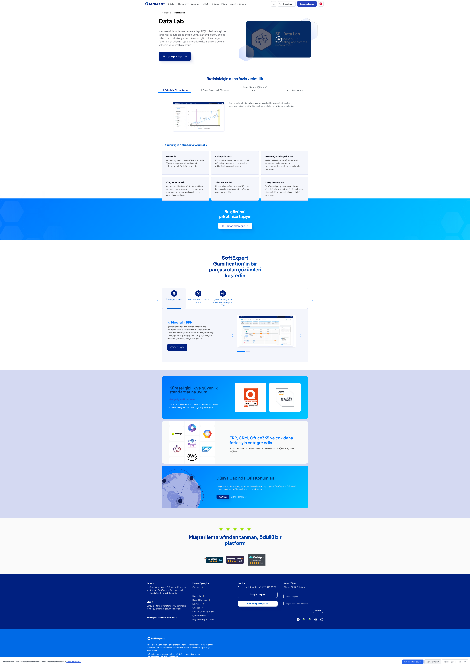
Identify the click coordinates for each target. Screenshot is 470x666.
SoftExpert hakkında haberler (161, 617)
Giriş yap (196, 587)
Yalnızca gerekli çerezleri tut (455, 662)
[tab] (174, 90)
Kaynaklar (196, 596)
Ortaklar (215, 4)
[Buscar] (273, 4)
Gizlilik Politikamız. (73, 661)
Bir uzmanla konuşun (233, 225)
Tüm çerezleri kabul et (413, 662)
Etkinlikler (196, 603)
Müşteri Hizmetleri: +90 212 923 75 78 (259, 587)
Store (149, 583)
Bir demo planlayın (307, 4)
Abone (318, 610)
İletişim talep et (257, 594)
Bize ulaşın (287, 4)
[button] (321, 4)
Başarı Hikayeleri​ (199, 600)
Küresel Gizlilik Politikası (203, 611)
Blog (149, 602)
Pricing (224, 4)
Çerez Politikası (199, 615)
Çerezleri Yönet (433, 662)
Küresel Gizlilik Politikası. (294, 587)
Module (167, 12)
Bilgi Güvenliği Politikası (203, 619)
